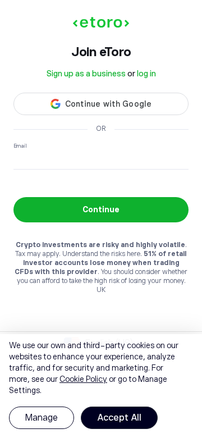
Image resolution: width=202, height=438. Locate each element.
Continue (101, 209)
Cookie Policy (83, 379)
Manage (41, 418)
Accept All (119, 418)
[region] (101, 386)
